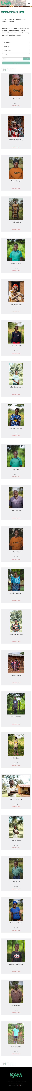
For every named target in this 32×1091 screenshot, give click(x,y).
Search (26, 59)
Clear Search (16, 63)
